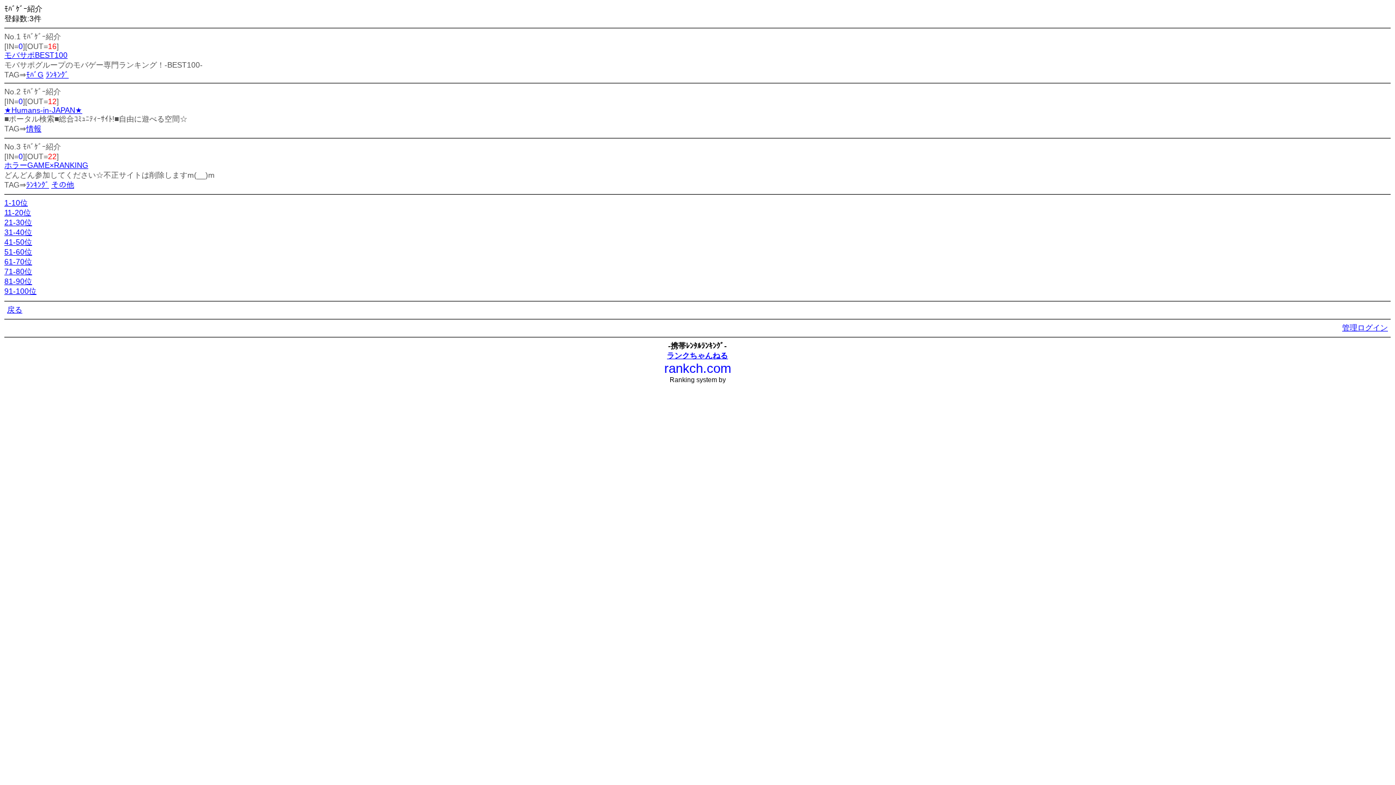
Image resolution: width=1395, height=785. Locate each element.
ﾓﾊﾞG (35, 74)
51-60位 (18, 251)
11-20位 (17, 212)
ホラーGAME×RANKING (46, 165)
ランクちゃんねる (697, 355)
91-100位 (20, 291)
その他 (62, 184)
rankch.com (697, 368)
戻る (14, 309)
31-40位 (18, 232)
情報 (33, 128)
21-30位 (18, 222)
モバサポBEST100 (36, 55)
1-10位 (16, 202)
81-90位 (18, 281)
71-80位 (18, 271)
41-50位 (18, 242)
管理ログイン (1365, 327)
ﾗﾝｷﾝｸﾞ (57, 74)
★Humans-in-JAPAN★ (43, 110)
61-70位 (18, 261)
